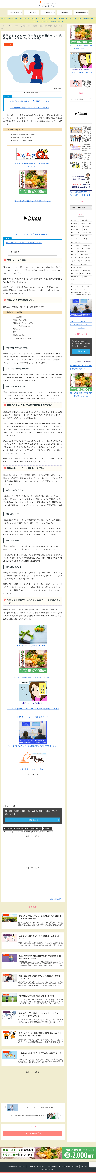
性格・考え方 (48, 828)
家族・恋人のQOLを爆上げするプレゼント (33, 646)
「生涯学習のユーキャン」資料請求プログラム (33, 717)
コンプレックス (19, 831)
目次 (15, 252)
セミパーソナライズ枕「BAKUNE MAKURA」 (32, 234)
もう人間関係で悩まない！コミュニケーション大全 (29, 108)
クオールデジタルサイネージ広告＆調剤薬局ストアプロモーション (33, 746)
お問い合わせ (33, 820)
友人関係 (39, 828)
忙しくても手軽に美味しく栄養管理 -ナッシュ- (33, 201)
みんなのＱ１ (33, 166)
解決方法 (50, 831)
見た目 (43, 831)
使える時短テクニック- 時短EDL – (33, 769)
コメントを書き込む (32, 1133)
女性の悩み (36, 831)
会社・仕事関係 (30, 828)
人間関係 (28, 831)
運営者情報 (75, 1166)
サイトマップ (84, 1166)
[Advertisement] (32, 789)
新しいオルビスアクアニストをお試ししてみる (24, 243)
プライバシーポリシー (53, 1166)
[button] (90, 99)
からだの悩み (41, 1166)
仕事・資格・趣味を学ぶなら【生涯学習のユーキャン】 (31, 101)
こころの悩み (8, 828)
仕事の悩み (22, 1166)
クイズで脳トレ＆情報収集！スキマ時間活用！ (33, 163)
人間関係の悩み (19, 828)
